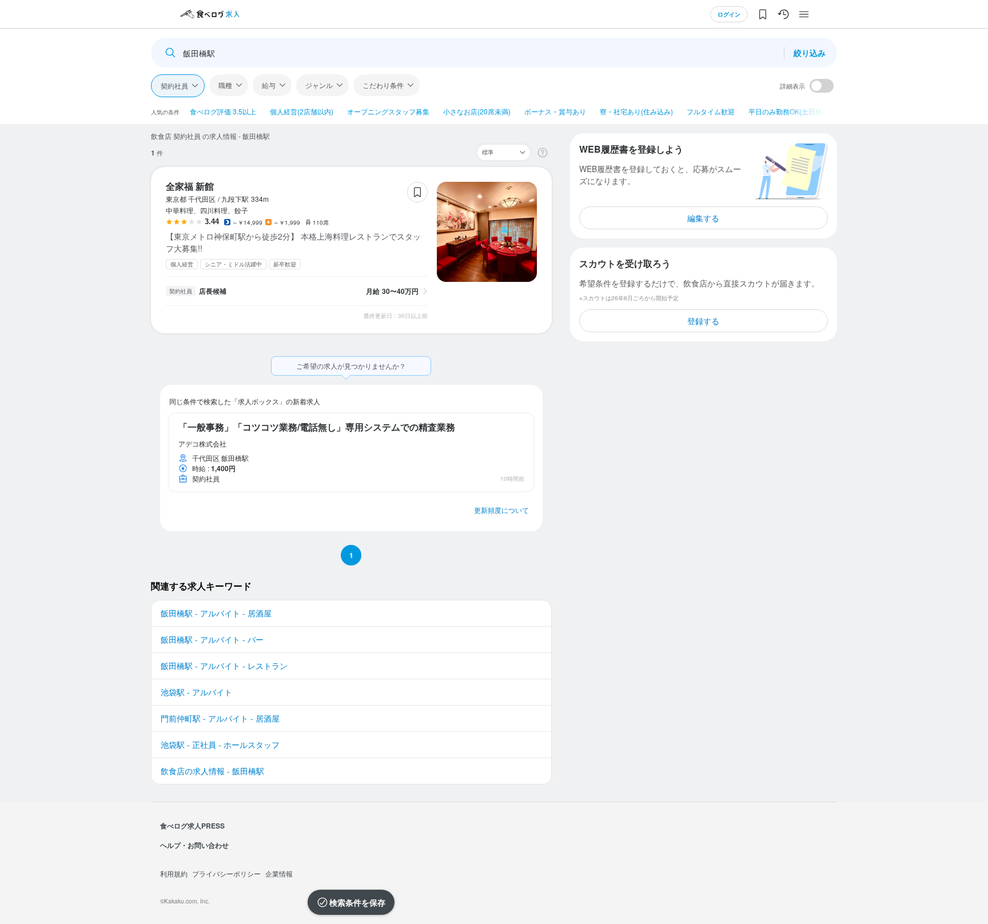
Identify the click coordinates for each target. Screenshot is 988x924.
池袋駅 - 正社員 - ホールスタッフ (220, 744)
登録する (703, 320)
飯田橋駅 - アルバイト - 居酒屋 (216, 613)
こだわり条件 (383, 85)
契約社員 (174, 85)
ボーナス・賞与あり (555, 111)
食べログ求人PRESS (192, 826)
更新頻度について (501, 510)
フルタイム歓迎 (711, 111)
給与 (269, 85)
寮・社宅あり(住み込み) (636, 111)
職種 (225, 85)
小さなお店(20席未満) (477, 111)
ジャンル (319, 85)
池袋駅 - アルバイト (196, 692)
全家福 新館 (190, 186)
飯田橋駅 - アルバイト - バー (212, 639)
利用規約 (174, 873)
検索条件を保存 (357, 902)
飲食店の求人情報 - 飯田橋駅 (212, 770)
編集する (703, 218)
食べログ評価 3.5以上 (223, 111)
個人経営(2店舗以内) (301, 111)
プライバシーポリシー (226, 873)
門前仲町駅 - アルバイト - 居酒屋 (220, 718)
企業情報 (279, 873)
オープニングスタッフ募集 (388, 111)
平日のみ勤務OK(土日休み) (789, 111)
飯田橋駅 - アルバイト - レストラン (224, 665)
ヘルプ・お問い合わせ (194, 845)
